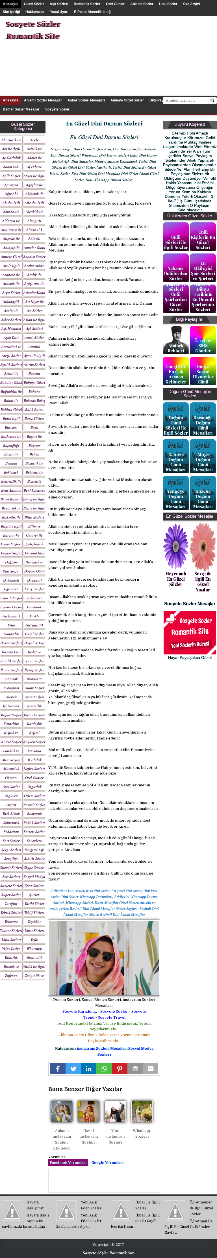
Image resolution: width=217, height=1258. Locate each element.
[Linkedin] (89, 1068)
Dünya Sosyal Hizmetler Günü (203, 374)
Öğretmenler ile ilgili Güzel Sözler (201, 1208)
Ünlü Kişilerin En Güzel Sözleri (203, 239)
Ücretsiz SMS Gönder (202, 345)
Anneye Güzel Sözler (127, 100)
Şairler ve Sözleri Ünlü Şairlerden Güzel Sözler (176, 296)
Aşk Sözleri (59, 4)
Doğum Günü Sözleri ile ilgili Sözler (176, 425)
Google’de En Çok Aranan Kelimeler (175, 374)
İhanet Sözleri (11, 670)
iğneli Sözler (34, 660)
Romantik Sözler (87, 4)
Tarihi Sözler (34, 903)
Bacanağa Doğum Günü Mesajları (203, 425)
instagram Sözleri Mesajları (102, 1048)
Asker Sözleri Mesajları (86, 100)
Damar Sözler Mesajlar (21, 109)
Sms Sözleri (11, 876)
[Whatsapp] (104, 1068)
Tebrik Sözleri (11, 912)
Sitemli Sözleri (11, 867)
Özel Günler (115, 4)
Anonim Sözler (34, 256)
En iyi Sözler (34, 588)
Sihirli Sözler (34, 858)
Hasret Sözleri (11, 642)
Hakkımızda (34, 12)
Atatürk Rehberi (176, 348)
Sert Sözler (11, 840)
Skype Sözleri (34, 867)
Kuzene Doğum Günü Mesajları (203, 498)
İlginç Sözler (34, 670)
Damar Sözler (11, 553)
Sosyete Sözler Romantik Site (32, 30)
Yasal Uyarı (59, 12)
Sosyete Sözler (114, 1011)
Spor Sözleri (34, 885)
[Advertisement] (152, 55)
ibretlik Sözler (11, 660)
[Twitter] (73, 1068)
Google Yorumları (107, 1163)
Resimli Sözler (34, 804)
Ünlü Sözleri (11, 939)
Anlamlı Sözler (141, 4)
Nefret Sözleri (34, 768)
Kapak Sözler (11, 714)
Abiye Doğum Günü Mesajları (203, 462)
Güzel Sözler (34, 4)
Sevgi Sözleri (11, 849)
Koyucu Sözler (34, 741)
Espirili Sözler (11, 597)
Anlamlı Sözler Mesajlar (43, 100)
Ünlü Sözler (168, 4)
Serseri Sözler (34, 831)
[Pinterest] (119, 1068)
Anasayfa (10, 4)
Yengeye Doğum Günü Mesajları (176, 498)
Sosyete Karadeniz (79, 1011)
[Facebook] (58, 1068)
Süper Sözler (11, 894)
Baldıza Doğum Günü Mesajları (176, 462)
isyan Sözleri (34, 696)
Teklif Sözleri (34, 912)
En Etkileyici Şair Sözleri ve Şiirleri (203, 270)
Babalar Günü (11, 382)
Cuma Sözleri (11, 543)
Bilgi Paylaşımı (161, 100)
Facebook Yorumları (68, 1163)
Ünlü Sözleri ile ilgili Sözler (176, 242)
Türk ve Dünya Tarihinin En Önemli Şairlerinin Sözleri (203, 296)
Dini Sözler (11, 571)
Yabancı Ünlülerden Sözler (175, 273)
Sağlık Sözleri (34, 822)
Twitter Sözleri (11, 930)
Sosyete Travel (111, 1017)
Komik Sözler (11, 741)
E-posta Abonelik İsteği (92, 12)
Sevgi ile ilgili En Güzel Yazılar (203, 582)
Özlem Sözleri (34, 795)
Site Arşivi (191, 4)
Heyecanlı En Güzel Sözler (175, 579)
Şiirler (34, 894)
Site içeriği (11, 12)
